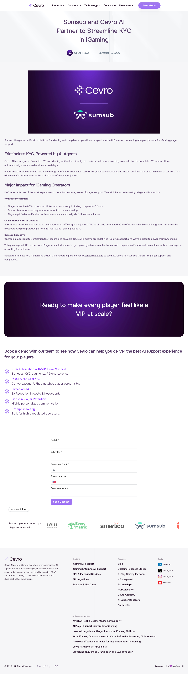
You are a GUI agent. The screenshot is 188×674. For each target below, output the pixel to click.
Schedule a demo (93, 255)
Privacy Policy (43, 666)
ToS (56, 666)
